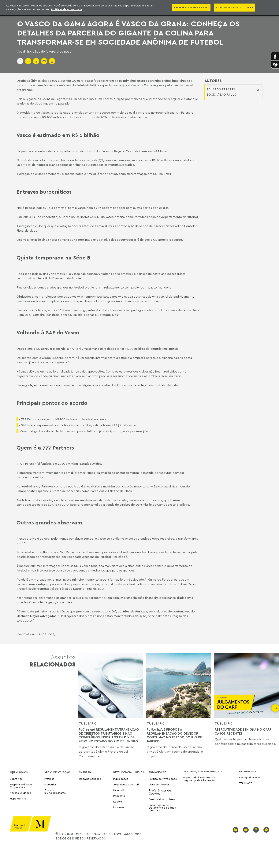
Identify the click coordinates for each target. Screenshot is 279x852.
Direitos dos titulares (162, 799)
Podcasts (119, 795)
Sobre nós (16, 778)
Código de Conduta (251, 777)
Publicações (120, 778)
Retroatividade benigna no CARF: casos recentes (243, 731)
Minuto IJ (118, 790)
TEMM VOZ (245, 783)
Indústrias (50, 784)
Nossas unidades (20, 792)
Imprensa (119, 807)
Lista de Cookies (159, 784)
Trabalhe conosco (90, 778)
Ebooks (118, 801)
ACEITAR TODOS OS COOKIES (234, 7)
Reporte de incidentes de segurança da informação (199, 779)
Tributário (88, 723)
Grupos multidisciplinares (55, 791)
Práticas (49, 778)
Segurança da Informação (202, 771)
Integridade (248, 771)
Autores (213, 80)
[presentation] (81, 708)
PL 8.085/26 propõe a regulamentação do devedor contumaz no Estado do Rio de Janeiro (174, 735)
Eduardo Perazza (221, 89)
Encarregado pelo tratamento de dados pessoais (162, 807)
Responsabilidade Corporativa (21, 786)
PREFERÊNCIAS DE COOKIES (191, 7)
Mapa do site (18, 798)
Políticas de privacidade (66, 9)
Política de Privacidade (163, 778)
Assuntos (52, 660)
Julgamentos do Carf (126, 784)
